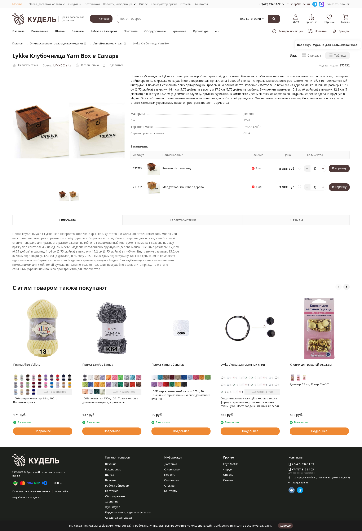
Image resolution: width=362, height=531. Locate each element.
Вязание (18, 31)
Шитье (60, 31)
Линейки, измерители (108, 43)
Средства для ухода (118, 517)
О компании (172, 469)
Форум (227, 469)
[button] (338, 287)
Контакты (201, 4)
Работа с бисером (103, 31)
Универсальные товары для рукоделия (56, 43)
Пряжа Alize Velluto (26, 365)
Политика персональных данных (31, 491)
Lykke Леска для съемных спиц (243, 365)
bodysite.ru (36, 497)
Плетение (131, 31)
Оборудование (155, 31)
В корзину (339, 168)
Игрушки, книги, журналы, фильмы (128, 512)
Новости (170, 475)
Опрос (143, 4)
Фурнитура (200, 31)
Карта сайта (61, 491)
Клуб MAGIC (230, 464)
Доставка (170, 464)
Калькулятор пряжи (164, 4)
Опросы (228, 475)
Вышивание (39, 31)
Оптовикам (92, 4)
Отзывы (185, 4)
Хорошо (285, 525)
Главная (17, 43)
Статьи (228, 480)
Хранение (179, 31)
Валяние (77, 31)
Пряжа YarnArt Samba (97, 365)
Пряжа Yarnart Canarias (167, 365)
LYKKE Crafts (62, 65)
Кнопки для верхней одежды (311, 365)
